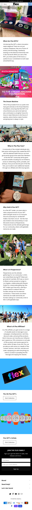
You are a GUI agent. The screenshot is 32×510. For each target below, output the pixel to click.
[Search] (25, 4)
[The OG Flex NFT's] (16, 374)
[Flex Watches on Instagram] (19, 494)
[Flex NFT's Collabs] (16, 418)
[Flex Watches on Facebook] (13, 494)
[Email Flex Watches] (21, 494)
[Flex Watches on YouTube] (16, 494)
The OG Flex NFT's (9, 394)
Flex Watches (18, 499)
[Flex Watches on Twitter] (10, 494)
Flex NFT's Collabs (9, 438)
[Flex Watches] (16, 4)
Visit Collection (9, 398)
